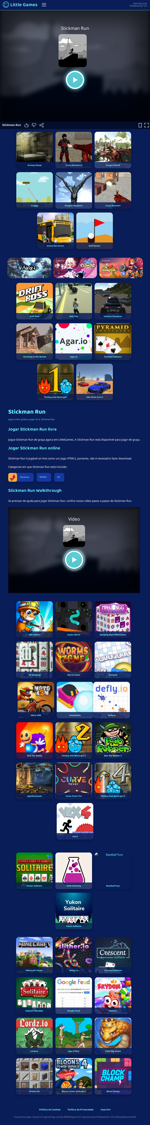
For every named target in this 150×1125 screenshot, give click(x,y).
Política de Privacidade (80, 1109)
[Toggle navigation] (44, 4)
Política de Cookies (50, 1109)
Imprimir (106, 1109)
